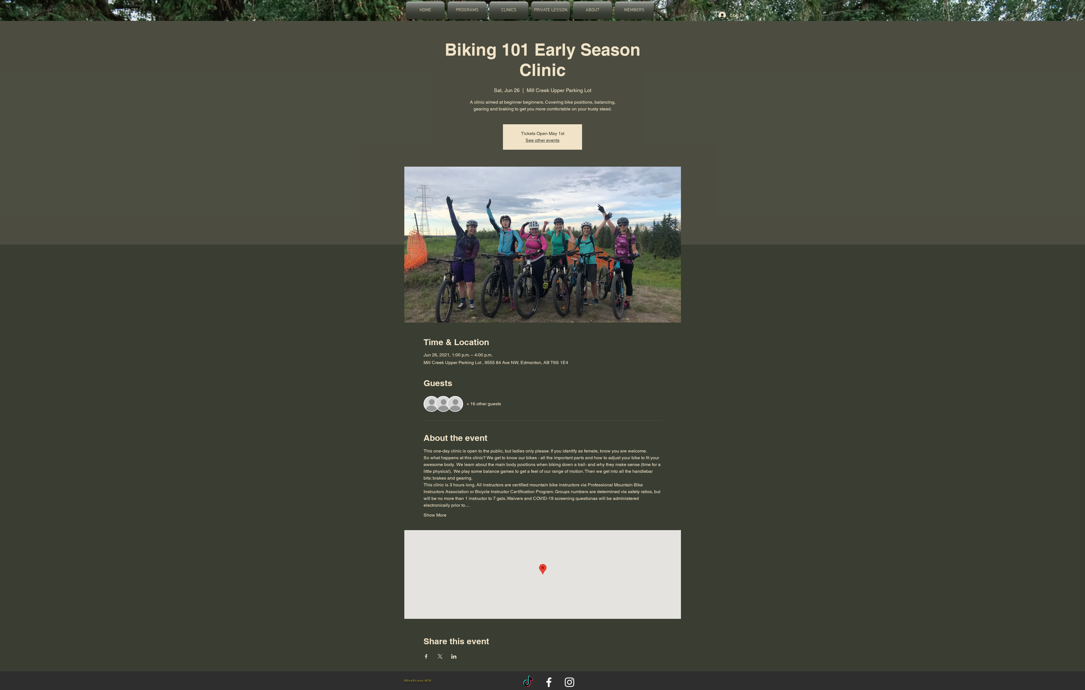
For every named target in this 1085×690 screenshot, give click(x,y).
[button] (467, 10)
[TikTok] (528, 682)
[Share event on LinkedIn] (454, 656)
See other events (542, 140)
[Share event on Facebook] (426, 656)
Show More (435, 515)
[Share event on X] (440, 656)
